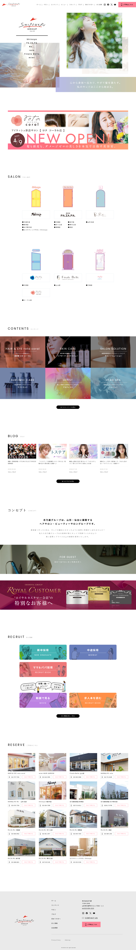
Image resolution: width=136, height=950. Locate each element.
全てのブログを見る (68, 481)
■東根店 (25, 225)
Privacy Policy (56, 940)
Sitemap (67, 940)
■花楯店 (57, 222)
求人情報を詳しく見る (68, 716)
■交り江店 (58, 225)
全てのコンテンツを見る (68, 407)
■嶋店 (70, 227)
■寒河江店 (72, 225)
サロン (46, 4)
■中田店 (25, 285)
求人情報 (54, 923)
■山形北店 (90, 222)
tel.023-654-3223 (88, 908)
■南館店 (57, 227)
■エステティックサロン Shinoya (35, 230)
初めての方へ (89, 4)
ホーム (39, 4)
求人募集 (99, 4)
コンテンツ (54, 4)
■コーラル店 (27, 300)
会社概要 (54, 928)
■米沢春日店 (27, 227)
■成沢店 (71, 222)
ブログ (80, 4)
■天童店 (89, 285)
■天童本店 (26, 222)
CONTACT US (91, 918)
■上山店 (57, 285)
